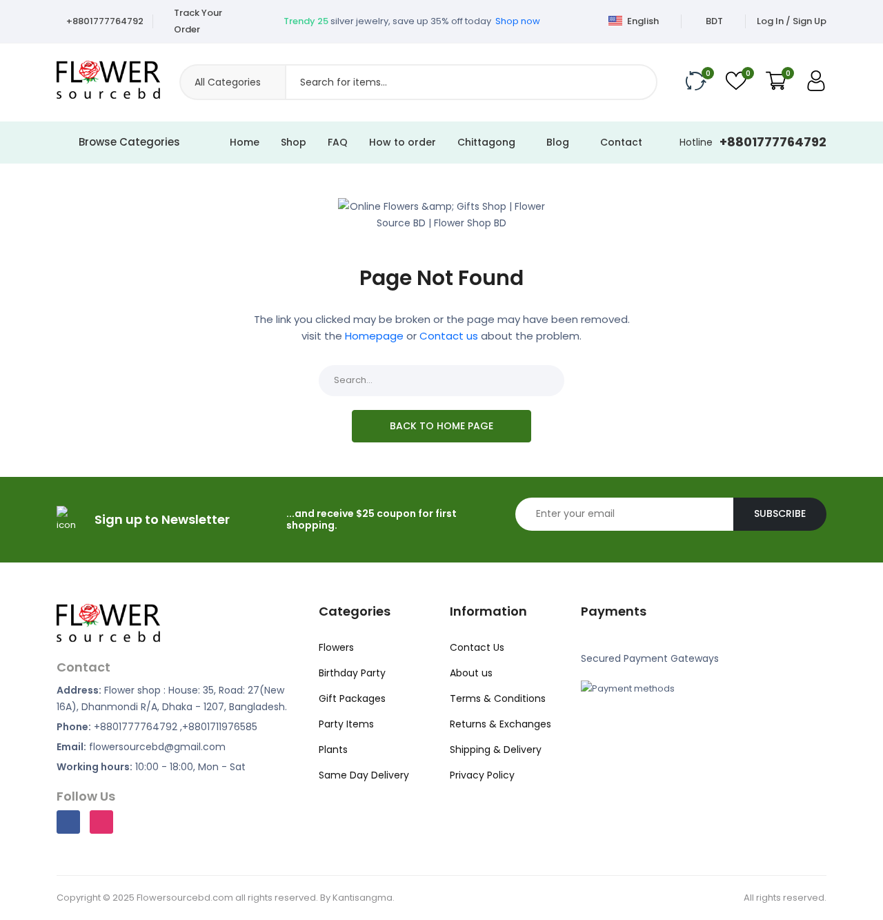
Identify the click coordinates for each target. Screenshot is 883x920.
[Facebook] (68, 822)
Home (244, 142)
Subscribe (780, 513)
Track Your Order (198, 21)
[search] (640, 82)
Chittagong (487, 142)
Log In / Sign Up (791, 21)
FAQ (338, 142)
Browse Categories (129, 142)
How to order (402, 142)
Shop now (517, 14)
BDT (714, 21)
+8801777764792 (104, 21)
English (642, 21)
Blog (559, 142)
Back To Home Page (441, 426)
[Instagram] (101, 822)
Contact (621, 142)
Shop (293, 142)
